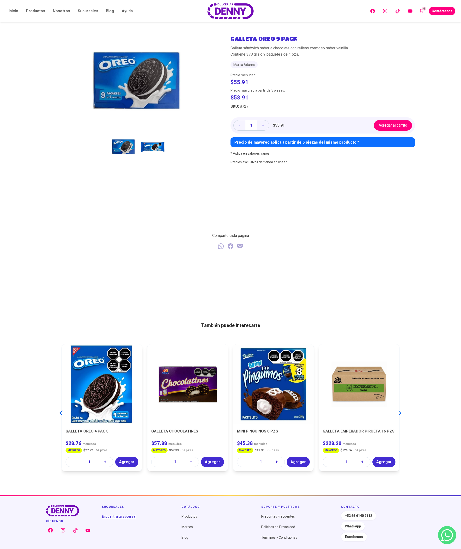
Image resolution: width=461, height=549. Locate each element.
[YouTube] (410, 11)
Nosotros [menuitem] (61, 11)
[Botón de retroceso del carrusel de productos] (61, 413)
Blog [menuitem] (110, 11)
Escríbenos (354, 537)
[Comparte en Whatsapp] (221, 246)
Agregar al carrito (393, 125)
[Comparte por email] (240, 246)
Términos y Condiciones (279, 537)
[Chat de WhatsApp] (447, 535)
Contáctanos (442, 11)
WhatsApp (353, 526)
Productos (35, 11)
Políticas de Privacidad (278, 527)
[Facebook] (372, 11)
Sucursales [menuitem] (88, 11)
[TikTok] (397, 11)
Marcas (187, 527)
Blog (185, 537)
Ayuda (127, 11)
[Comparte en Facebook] (230, 246)
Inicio (13, 11)
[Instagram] (385, 11)
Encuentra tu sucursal (119, 516)
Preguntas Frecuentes (278, 516)
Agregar (126, 462)
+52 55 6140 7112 (358, 516)
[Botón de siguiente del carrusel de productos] (400, 413)
